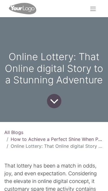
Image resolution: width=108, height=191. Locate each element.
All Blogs (13, 132)
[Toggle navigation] (93, 8)
